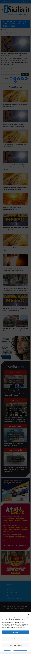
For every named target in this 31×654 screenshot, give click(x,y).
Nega (15, 639)
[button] (28, 614)
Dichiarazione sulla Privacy (20, 650)
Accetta (15, 632)
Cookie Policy (7, 650)
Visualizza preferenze (15, 645)
